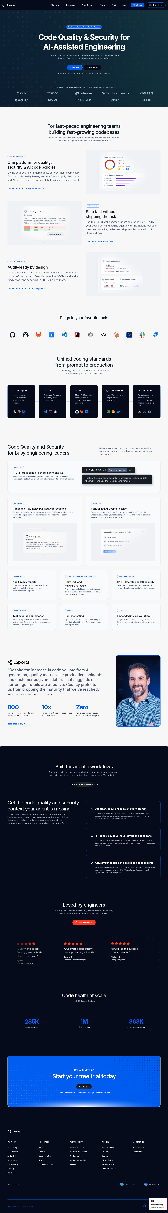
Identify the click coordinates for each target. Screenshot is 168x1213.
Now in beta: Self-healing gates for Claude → (84, 27)
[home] (8, 5)
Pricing (115, 5)
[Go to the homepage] (15, 1131)
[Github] (144, 1206)
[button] (56, 5)
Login (124, 5)
